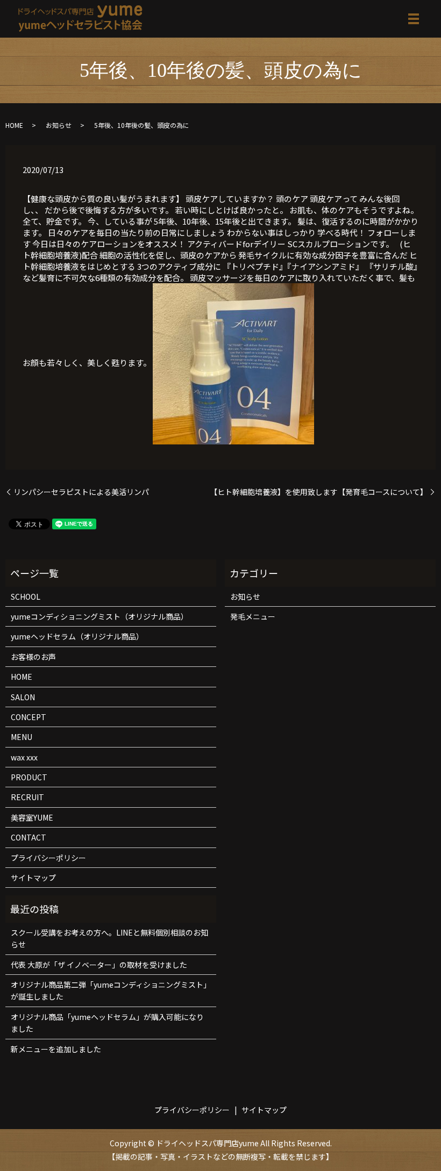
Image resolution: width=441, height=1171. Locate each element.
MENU (21, 736)
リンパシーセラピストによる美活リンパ (81, 492)
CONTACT (28, 837)
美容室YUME (32, 817)
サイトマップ (33, 877)
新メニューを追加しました (56, 1049)
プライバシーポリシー (48, 857)
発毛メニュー (252, 616)
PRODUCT (29, 777)
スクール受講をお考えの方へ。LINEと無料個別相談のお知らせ (109, 938)
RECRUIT (27, 797)
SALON (23, 697)
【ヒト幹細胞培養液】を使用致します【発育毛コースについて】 (319, 492)
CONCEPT (28, 717)
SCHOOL (25, 596)
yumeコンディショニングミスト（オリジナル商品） (99, 616)
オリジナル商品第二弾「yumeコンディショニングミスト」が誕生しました (111, 990)
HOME (14, 125)
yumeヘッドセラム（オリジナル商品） (77, 636)
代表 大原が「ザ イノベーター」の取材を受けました (99, 964)
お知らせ (59, 125)
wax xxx (24, 757)
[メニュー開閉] (413, 18)
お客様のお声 (33, 656)
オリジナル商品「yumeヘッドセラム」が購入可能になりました (107, 1022)
